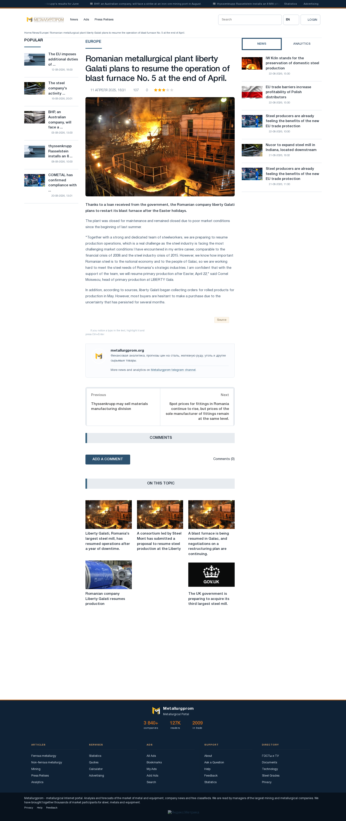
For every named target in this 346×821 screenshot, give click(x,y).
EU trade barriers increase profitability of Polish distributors (288, 92)
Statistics (290, 4)
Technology (270, 769)
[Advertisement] (282, 237)
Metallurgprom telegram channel (173, 370)
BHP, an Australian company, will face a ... (59, 120)
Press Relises (104, 19)
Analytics (37, 782)
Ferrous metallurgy (43, 756)
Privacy (266, 782)
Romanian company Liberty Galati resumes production (105, 599)
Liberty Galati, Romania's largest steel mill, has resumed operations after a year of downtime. (107, 541)
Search (151, 782)
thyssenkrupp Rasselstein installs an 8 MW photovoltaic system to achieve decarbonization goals (271, 4)
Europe (44, 33)
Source (221, 320)
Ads (86, 19)
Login (312, 20)
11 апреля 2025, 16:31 (108, 90)
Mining (35, 769)
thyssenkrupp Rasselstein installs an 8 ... (60, 151)
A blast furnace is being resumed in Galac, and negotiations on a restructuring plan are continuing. (208, 544)
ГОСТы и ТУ (270, 756)
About (208, 756)
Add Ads (152, 775)
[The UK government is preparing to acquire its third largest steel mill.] (211, 574)
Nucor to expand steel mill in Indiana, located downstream (291, 147)
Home (28, 33)
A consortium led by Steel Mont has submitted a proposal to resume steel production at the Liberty (159, 541)
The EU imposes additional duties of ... (63, 59)
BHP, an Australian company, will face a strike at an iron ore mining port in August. (137, 4)
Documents (269, 762)
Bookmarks (154, 762)
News (74, 19)
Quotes (93, 762)
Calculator (96, 769)
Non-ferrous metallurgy (46, 762)
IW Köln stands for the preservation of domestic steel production (292, 63)
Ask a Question (214, 762)
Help (207, 769)
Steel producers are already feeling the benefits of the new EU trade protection (292, 121)
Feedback (211, 775)
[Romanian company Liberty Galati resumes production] (108, 574)
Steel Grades (270, 775)
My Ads (152, 769)
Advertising (311, 4)
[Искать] (276, 20)
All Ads (151, 756)
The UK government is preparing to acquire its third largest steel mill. (208, 599)
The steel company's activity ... (57, 88)
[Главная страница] (44, 19)
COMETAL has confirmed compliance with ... (62, 183)
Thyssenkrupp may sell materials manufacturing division (119, 406)
